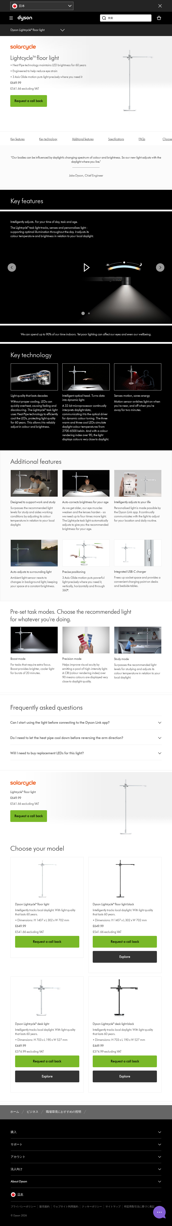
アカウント (18, 1157)
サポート (16, 1144)
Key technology (48, 139)
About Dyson (19, 1181)
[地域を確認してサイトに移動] (160, 6)
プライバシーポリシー (23, 1206)
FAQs (142, 139)
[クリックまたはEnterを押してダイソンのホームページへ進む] (25, 20)
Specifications (116, 139)
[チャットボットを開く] (159, 1212)
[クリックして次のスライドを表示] (160, 267)
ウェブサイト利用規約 (65, 1206)
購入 (14, 1132)
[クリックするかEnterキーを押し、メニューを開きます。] (11, 18)
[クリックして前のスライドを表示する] (11, 267)
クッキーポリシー (92, 1206)
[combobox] (41, 6)
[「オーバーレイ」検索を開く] (125, 18)
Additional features (83, 139)
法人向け (16, 1169)
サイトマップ (113, 1206)
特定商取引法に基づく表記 (139, 1206)
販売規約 (44, 1206)
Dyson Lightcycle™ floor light (27, 30)
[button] (86, 267)
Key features (17, 139)
